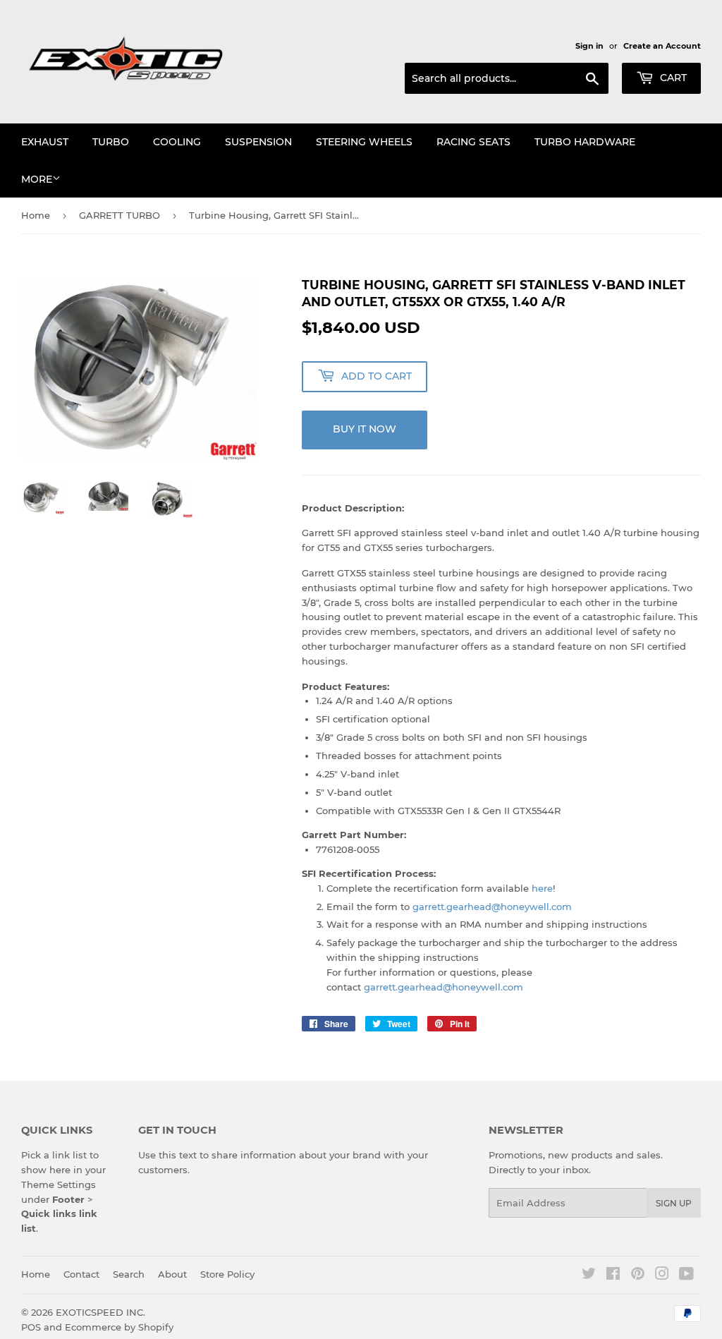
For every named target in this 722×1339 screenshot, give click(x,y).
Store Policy (227, 1274)
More (36, 179)
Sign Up (674, 1203)
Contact (81, 1274)
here (542, 888)
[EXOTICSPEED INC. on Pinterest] (637, 1275)
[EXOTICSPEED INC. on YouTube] (686, 1275)
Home (35, 215)
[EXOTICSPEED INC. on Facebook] (613, 1275)
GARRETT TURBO (119, 215)
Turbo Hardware (584, 141)
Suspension (258, 141)
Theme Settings (58, 1184)
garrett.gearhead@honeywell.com (492, 906)
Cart (672, 77)
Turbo (110, 141)
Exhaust (44, 141)
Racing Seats (473, 141)
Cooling (177, 141)
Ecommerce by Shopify (119, 1327)
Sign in (589, 46)
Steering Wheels (364, 141)
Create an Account (662, 46)
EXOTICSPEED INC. (100, 1312)
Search (129, 1274)
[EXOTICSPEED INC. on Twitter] (589, 1275)
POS (31, 1327)
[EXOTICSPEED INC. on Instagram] (662, 1275)
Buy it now (364, 429)
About (172, 1274)
